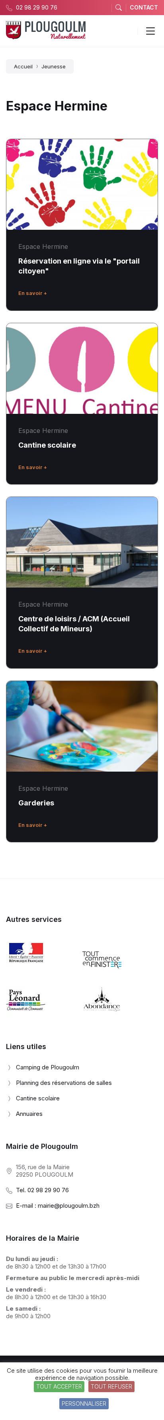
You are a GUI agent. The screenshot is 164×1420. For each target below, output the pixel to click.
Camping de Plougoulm (47, 1067)
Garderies (36, 803)
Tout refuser (111, 1386)
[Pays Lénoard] (26, 1014)
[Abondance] (102, 1014)
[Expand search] (118, 7)
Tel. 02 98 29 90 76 (42, 1190)
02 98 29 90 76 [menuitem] (36, 7)
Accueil (23, 66)
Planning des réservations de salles (64, 1082)
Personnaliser (84, 1403)
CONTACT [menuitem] (144, 7)
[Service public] (26, 965)
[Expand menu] (150, 31)
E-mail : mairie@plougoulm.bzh (58, 1205)
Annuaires (29, 1113)
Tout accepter (59, 1386)
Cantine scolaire (47, 445)
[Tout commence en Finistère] (102, 973)
